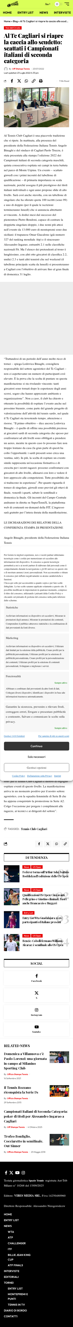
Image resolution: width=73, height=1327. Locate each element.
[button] (40, 4)
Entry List (28, 912)
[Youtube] (36, 1029)
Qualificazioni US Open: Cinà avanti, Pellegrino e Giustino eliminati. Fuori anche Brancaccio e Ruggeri (44, 899)
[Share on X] (19, 81)
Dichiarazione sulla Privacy (39, 775)
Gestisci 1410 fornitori (14, 735)
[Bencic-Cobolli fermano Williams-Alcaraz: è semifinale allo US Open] (11, 942)
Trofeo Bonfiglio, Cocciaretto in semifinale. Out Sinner (23, 1141)
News (26, 867)
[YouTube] (17, 1172)
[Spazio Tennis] (13, 4)
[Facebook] (36, 978)
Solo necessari (37, 757)
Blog (15, 21)
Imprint (57, 775)
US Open (37, 867)
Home (7, 21)
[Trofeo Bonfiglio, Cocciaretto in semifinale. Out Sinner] (59, 1140)
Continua (36, 746)
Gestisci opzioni (36, 767)
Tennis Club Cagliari (34, 829)
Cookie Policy (18, 775)
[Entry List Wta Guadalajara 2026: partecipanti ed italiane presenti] (11, 919)
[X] (36, 995)
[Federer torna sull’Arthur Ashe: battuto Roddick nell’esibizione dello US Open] (11, 873)
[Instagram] (36, 1012)
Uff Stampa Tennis (21, 68)
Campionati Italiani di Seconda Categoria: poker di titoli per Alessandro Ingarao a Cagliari (36, 1116)
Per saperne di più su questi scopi (53, 735)
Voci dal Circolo (12, 27)
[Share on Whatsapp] (26, 81)
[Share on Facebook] (12, 81)
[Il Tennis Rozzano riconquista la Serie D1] (59, 1091)
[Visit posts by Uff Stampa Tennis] (6, 69)
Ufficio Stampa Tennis (17, 1074)
